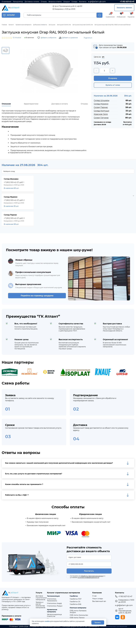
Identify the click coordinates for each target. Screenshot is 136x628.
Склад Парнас (101, 107)
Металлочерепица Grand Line (54, 615)
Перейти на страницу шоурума (37, 295)
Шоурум (66, 2)
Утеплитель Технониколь (52, 600)
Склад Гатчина (101, 118)
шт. (103, 57)
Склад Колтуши (101, 111)
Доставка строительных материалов (41, 597)
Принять (98, 622)
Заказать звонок (124, 8)
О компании (6, 2)
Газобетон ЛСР (75, 599)
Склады (74, 2)
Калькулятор (18, 2)
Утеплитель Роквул (54, 606)
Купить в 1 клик (113, 85)
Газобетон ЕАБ (75, 604)
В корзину (112, 78)
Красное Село (101, 114)
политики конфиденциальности (88, 577)
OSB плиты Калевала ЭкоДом (78, 611)
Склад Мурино (101, 104)
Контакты (82, 2)
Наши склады (97, 599)
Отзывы (44, 2)
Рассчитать (89, 571)
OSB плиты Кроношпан (79, 615)
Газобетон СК (75, 602)
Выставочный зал (99, 601)
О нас (94, 596)
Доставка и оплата (32, 2)
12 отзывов (17, 38)
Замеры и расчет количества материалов (40, 605)
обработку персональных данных (92, 576)
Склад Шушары (101, 100)
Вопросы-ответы (55, 2)
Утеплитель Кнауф (54, 603)
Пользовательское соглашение (113, 626)
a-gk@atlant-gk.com (97, 2)
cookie (47, 621)
